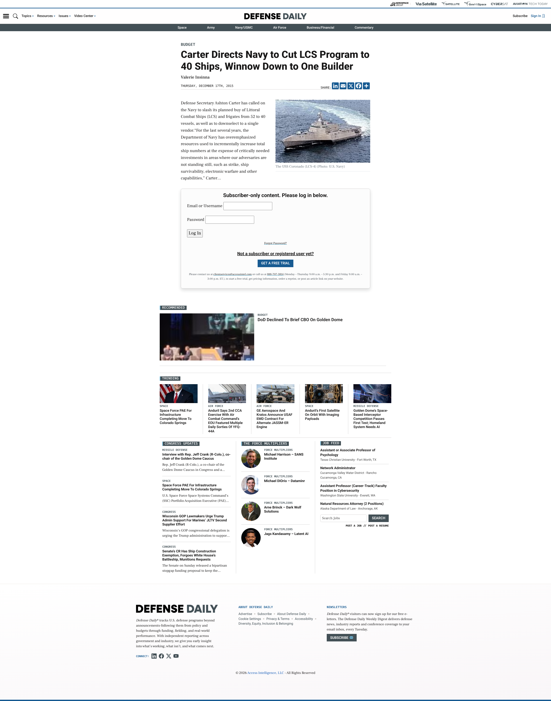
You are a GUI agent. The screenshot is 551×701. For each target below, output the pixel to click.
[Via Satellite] (426, 3)
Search (378, 518)
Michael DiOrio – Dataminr (284, 481)
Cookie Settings (249, 619)
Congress (169, 512)
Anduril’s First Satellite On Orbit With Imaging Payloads (322, 414)
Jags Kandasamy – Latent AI (286, 534)
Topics (26, 16)
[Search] (15, 16)
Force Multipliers (278, 450)
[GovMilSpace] (475, 4)
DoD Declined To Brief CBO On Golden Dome (300, 319)
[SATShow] (451, 4)
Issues (63, 16)
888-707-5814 (275, 274)
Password (195, 219)
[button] (6, 16)
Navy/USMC (244, 27)
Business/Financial (320, 27)
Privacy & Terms (277, 619)
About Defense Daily (291, 614)
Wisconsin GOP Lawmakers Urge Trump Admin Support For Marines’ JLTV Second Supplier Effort (194, 520)
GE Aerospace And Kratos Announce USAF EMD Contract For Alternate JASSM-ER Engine (275, 418)
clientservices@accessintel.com (232, 274)
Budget (188, 45)
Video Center (83, 16)
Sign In (536, 16)
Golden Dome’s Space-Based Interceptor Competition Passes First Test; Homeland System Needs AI (370, 418)
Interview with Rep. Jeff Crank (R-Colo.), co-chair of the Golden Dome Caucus (196, 456)
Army (211, 27)
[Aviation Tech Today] (530, 4)
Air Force (279, 27)
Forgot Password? (275, 243)
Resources (45, 16)
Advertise (245, 614)
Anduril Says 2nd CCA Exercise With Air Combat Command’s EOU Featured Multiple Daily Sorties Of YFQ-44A (225, 420)
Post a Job (354, 525)
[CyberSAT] (499, 4)
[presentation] (251, 458)
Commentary (364, 27)
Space (182, 27)
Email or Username (204, 206)
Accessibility (304, 619)
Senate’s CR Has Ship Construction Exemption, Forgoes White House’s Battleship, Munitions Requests (189, 555)
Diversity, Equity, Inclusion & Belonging (265, 624)
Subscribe (520, 16)
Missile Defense (366, 406)
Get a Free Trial (275, 263)
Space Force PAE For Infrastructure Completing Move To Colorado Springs (176, 416)
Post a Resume (378, 525)
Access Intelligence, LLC (265, 673)
